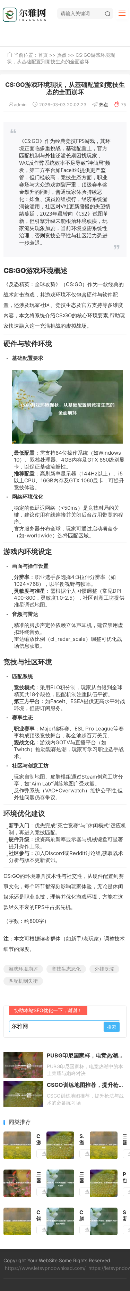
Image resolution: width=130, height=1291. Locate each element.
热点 (62, 55)
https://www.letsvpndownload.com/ (45, 1268)
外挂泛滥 (104, 969)
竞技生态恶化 (66, 969)
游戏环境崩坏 (23, 969)
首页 (43, 55)
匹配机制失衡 (23, 981)
